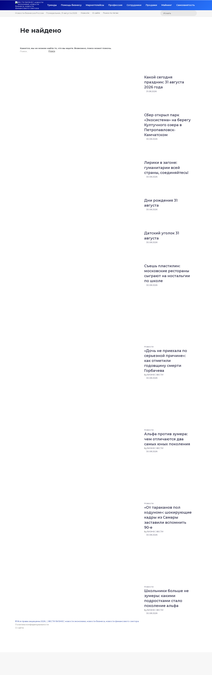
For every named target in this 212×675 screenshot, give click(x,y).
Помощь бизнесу (71, 5)
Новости (85, 13)
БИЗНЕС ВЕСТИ (155, 374)
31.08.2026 (151, 91)
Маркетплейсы (95, 5)
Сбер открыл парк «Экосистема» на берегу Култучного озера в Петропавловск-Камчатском (167, 125)
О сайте (96, 13)
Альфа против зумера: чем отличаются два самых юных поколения (167, 439)
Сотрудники (134, 5)
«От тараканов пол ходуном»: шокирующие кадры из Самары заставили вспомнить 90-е (168, 517)
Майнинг (166, 5)
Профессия (115, 5)
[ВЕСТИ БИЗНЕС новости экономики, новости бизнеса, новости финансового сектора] (30, 5)
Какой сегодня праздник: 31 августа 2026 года (164, 82)
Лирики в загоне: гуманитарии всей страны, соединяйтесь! (166, 167)
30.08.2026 (151, 139)
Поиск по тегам (110, 13)
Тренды (52, 5)
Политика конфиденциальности (32, 624)
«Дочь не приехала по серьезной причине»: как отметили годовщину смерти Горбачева (165, 361)
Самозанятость (185, 5)
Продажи (151, 5)
